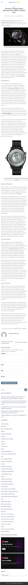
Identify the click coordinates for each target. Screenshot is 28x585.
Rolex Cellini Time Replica (21, 342)
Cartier (2, 441)
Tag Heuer (3, 511)
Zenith (2, 526)
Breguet (3, 431)
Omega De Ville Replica (6, 466)
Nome (2, 364)
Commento (3, 353)
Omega (14, 6)
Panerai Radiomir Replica (6, 481)
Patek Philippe (4, 486)
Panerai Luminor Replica (6, 479)
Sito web (3, 376)
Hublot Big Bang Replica (6, 451)
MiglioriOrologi (16, 583)
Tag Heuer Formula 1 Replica (7, 519)
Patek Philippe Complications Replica (9, 491)
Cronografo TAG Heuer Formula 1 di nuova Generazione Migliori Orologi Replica (13, 407)
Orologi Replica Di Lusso (6, 474)
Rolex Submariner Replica (6, 509)
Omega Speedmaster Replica (7, 471)
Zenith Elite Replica (5, 531)
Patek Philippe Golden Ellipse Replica (9, 496)
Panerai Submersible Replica (7, 484)
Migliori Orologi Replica (6, 461)
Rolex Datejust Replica (6, 501)
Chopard (3, 443)
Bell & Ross (3, 426)
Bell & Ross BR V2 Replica (7, 428)
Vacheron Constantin (5, 524)
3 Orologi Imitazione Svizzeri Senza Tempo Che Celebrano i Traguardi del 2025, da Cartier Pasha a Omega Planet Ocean (14, 402)
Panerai (2, 476)
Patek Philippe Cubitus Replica (8, 494)
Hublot (2, 448)
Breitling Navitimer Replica (7, 438)
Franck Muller (4, 446)
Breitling (3, 436)
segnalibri (24, 328)
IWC (2, 456)
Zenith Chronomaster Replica (7, 529)
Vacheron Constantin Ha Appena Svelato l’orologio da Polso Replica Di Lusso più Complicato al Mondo (13, 397)
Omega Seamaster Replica (7, 468)
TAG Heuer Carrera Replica (7, 514)
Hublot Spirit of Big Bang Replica (8, 453)
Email (2, 370)
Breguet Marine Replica (6, 433)
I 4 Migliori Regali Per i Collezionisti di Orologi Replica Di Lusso (13, 416)
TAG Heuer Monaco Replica (7, 521)
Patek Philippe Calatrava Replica (8, 489)
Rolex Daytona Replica (6, 504)
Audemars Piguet (5, 423)
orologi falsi (19, 193)
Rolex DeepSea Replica (6, 506)
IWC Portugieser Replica (6, 458)
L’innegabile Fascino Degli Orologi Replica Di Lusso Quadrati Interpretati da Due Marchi (12, 411)
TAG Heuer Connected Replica (8, 516)
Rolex (2, 499)
